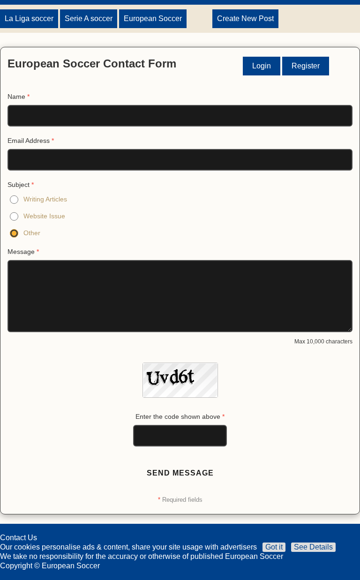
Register (306, 66)
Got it (274, 547)
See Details (313, 547)
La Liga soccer (29, 18)
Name (19, 96)
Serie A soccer (88, 18)
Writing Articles (45, 199)
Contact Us (18, 538)
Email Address (31, 140)
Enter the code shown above (180, 416)
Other (31, 233)
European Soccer (153, 18)
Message (23, 251)
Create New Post (245, 18)
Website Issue (44, 216)
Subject (21, 184)
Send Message (180, 473)
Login (261, 66)
